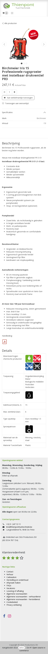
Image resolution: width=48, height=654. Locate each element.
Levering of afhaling (15, 591)
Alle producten (10, 23)
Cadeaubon (11, 577)
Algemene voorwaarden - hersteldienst (23, 599)
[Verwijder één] (4, 92)
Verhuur (10, 574)
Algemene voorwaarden (17, 594)
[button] (4, 44)
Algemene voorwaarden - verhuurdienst (24, 596)
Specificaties (7, 112)
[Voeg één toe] (14, 92)
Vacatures (11, 588)
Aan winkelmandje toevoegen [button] (20, 97)
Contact (10, 571)
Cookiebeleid (12, 602)
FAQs (9, 585)
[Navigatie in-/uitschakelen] (12, 13)
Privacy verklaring (14, 605)
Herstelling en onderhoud (17, 580)
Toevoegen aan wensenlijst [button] (17, 103)
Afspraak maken (14, 582)
